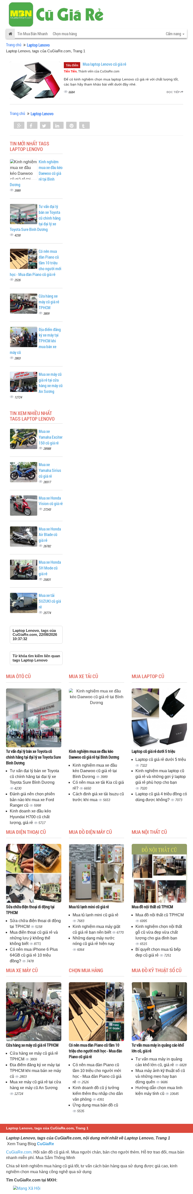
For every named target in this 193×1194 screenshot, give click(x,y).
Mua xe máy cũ (22, 970)
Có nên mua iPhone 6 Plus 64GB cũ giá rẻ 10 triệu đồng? (34, 955)
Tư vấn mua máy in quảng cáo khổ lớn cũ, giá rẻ (158, 1047)
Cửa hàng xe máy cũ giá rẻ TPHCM (49, 301)
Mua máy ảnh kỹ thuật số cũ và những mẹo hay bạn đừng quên (160, 1076)
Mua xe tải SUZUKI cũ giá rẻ (50, 601)
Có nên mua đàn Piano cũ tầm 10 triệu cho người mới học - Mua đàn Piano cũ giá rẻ (95, 1050)
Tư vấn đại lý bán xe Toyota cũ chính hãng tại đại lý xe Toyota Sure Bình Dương (33, 757)
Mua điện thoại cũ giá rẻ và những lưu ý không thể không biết (34, 938)
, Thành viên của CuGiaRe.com (91, 71)
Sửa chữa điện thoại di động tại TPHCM (30, 909)
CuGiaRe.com (18, 1152)
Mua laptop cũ (148, 676)
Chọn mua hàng (65, 33)
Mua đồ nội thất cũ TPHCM (152, 906)
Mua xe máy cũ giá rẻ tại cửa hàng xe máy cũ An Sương (51, 383)
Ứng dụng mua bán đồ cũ (95, 1105)
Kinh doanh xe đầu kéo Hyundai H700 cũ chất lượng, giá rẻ (30, 817)
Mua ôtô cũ (18, 676)
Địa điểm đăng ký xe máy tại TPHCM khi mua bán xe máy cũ (35, 1071)
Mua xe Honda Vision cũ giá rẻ (51, 500)
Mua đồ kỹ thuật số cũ (156, 970)
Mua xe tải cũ (83, 676)
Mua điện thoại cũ (26, 832)
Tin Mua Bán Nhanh (32, 33)
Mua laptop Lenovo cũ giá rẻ (104, 64)
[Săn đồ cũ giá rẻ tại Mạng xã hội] (26, 1188)
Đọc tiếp (173, 92)
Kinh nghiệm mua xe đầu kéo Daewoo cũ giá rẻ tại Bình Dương (94, 754)
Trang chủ (13, 44)
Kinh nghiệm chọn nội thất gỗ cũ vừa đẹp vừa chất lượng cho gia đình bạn (158, 932)
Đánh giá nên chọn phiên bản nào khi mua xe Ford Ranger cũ (32, 800)
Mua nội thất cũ (149, 832)
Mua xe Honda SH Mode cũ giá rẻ (50, 567)
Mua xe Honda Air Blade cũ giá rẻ (50, 534)
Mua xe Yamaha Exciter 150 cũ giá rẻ (51, 437)
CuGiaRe (45, 1144)
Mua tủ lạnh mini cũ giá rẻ (89, 906)
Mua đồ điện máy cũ (90, 832)
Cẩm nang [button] (174, 33)
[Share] (19, 126)
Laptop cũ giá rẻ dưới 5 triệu (153, 751)
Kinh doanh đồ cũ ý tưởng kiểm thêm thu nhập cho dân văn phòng (98, 1093)
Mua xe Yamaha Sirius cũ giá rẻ (50, 470)
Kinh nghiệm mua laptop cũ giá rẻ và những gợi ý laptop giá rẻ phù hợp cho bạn (160, 777)
